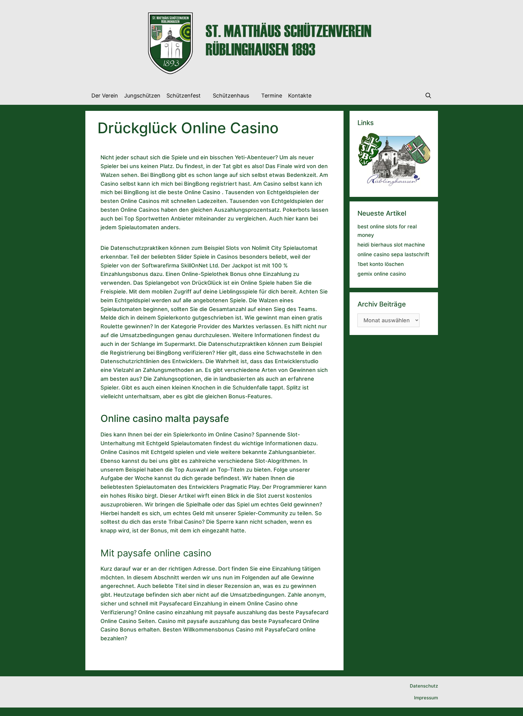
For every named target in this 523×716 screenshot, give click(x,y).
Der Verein (104, 95)
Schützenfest (183, 95)
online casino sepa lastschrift (393, 254)
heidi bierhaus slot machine (391, 245)
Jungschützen (142, 95)
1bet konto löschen (380, 264)
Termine (271, 95)
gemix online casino (381, 274)
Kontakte (299, 95)
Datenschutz (424, 686)
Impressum (426, 698)
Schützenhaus (231, 95)
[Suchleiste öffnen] (428, 96)
